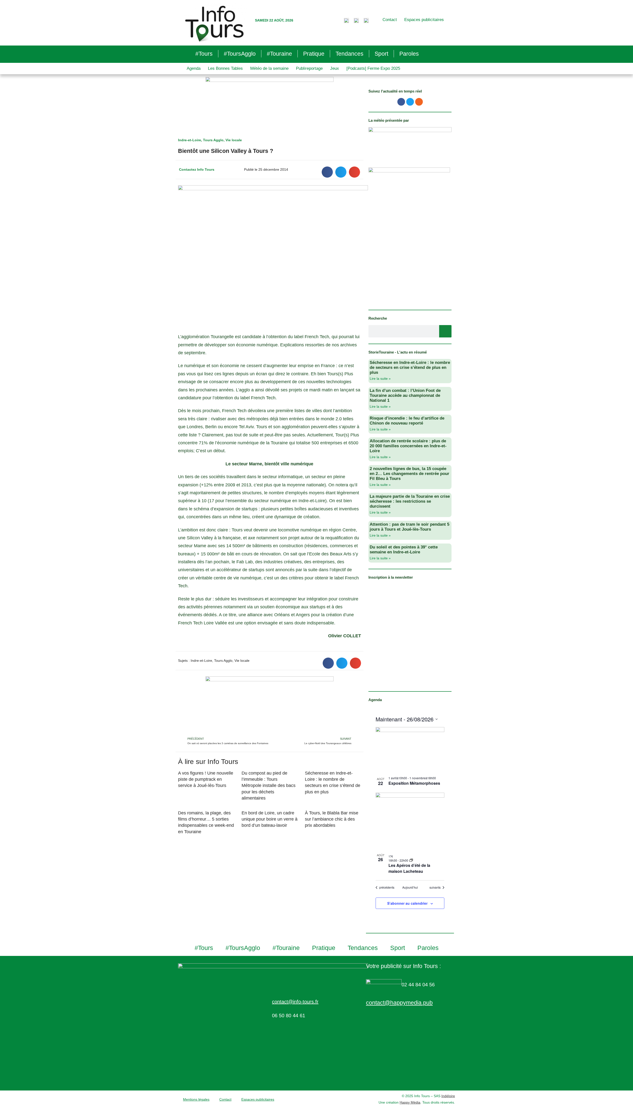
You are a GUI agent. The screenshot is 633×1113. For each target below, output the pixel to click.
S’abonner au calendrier (407, 903)
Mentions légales (196, 1099)
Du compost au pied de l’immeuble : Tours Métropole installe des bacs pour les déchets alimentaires (268, 786)
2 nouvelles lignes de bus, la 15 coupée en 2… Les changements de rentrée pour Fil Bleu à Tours (409, 473)
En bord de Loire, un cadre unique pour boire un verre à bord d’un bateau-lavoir (269, 819)
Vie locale (234, 140)
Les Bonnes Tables (225, 68)
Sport (381, 53)
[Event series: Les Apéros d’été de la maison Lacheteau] (411, 860)
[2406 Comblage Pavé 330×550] (409, 235)
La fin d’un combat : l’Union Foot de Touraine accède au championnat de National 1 (405, 395)
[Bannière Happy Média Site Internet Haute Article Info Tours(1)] (269, 706)
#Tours (204, 53)
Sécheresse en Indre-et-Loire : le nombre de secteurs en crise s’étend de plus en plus (410, 367)
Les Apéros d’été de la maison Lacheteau (409, 868)
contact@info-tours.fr (295, 1001)
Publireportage (309, 68)
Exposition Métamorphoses (414, 783)
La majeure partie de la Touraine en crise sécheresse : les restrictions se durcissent (410, 501)
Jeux (334, 68)
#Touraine (279, 53)
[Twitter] (410, 102)
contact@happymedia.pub (399, 1002)
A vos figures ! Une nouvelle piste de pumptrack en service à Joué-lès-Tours (205, 779)
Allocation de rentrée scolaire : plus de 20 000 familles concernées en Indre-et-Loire (408, 446)
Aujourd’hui (410, 887)
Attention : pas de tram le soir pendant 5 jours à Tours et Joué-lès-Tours (409, 527)
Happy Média (410, 1102)
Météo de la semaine (269, 68)
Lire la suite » (380, 378)
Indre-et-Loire (189, 140)
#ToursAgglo (240, 53)
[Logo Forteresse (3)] (410, 142)
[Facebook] (401, 102)
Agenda (194, 68)
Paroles (409, 53)
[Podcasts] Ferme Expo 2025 (373, 68)
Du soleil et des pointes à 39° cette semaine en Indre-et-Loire (404, 549)
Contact (390, 19)
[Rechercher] (445, 331)
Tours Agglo (213, 140)
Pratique (313, 53)
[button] (327, 172)
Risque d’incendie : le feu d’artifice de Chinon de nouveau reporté (407, 421)
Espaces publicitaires (424, 19)
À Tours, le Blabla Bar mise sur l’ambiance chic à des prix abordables (331, 819)
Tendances (349, 53)
